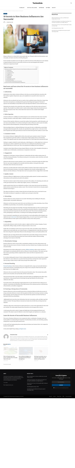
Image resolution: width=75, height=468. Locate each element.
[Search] (71, 3)
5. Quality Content (9, 75)
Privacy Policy (59, 396)
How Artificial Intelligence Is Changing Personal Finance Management (25, 358)
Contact (54, 396)
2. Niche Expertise (10, 71)
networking (41, 7)
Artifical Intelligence (32, 7)
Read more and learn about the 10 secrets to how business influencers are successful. (21, 69)
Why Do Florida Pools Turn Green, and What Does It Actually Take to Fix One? (10, 358)
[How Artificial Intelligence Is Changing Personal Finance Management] (26, 351)
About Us (50, 396)
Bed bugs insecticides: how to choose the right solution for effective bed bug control (40, 358)
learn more (14, 216)
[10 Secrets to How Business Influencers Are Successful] (25, 39)
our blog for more (22, 328)
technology (21, 7)
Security (54, 7)
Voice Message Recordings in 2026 (57, 28)
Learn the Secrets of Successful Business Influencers (15, 82)
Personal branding (7, 266)
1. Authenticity (8, 70)
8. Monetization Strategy (11, 78)
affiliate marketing (30, 249)
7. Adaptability (8, 77)
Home (4, 10)
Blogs (6, 10)
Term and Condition (69, 396)
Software (48, 7)
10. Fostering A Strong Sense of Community (14, 81)
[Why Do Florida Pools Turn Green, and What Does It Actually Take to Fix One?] (10, 351)
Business (5, 13)
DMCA (63, 396)
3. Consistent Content (10, 72)
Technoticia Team (10, 22)
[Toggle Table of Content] (36, 67)
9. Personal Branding (10, 79)
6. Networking (9, 76)
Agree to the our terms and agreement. (62, 387)
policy (64, 387)
